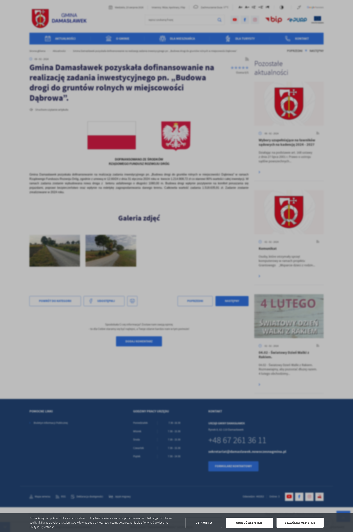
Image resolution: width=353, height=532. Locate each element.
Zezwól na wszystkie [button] (300, 523)
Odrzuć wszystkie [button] (249, 523)
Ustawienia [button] (204, 523)
